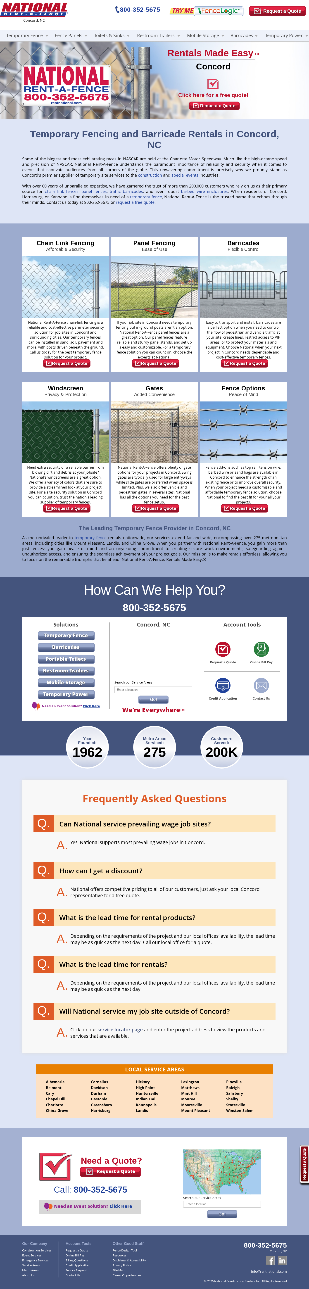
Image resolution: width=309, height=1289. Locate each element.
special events (184, 175)
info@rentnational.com (269, 1271)
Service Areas (31, 1265)
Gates (154, 391)
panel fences (94, 191)
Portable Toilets (66, 658)
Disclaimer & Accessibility (129, 1260)
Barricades (242, 35)
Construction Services (36, 1250)
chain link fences (62, 191)
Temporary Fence (24, 35)
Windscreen (65, 391)
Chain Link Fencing (65, 246)
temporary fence (146, 196)
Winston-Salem (240, 1110)
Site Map (118, 1270)
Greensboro (101, 1104)
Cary (50, 1093)
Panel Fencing (154, 246)
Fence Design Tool (125, 1250)
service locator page (120, 1029)
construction (150, 175)
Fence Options (243, 391)
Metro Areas (30, 1270)
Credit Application (78, 1265)
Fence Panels (68, 35)
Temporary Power (284, 35)
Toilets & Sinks (109, 35)
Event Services (31, 1255)
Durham (98, 1093)
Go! (153, 699)
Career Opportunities (127, 1275)
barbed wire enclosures (204, 191)
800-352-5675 (140, 9)
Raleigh (233, 1087)
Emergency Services (35, 1260)
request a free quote (135, 202)
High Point (145, 1087)
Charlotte (54, 1104)
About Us (28, 1275)
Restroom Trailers (156, 35)
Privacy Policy (122, 1265)
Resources (119, 1255)
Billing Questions (77, 1260)
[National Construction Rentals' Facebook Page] (270, 1260)
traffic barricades (126, 191)
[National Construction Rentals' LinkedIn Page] (282, 1260)
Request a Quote (218, 105)
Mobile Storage (203, 35)
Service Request (76, 1270)
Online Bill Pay (75, 1255)
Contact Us (73, 1275)
